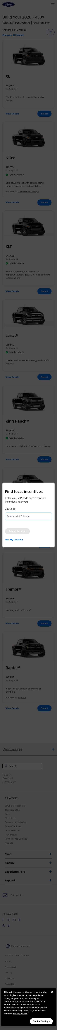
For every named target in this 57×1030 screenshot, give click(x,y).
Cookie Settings (41, 1021)
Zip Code (10, 509)
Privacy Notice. (20, 1013)
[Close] (52, 994)
